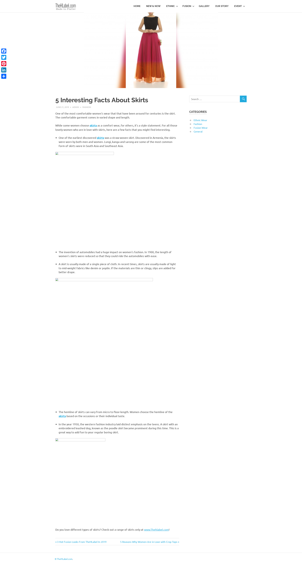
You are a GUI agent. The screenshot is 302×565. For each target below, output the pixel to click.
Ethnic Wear (200, 120)
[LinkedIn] (4, 70)
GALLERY (204, 6)
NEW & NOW (153, 6)
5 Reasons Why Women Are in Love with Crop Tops (148, 541)
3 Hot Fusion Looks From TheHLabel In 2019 (81, 541)
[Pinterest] (4, 63)
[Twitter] (4, 57)
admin (75, 107)
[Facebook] (4, 51)
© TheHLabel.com (63, 558)
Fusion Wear (201, 127)
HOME (137, 6)
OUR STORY (222, 6)
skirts (93, 125)
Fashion (86, 107)
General (198, 131)
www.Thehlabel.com (156, 529)
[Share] (4, 76)
